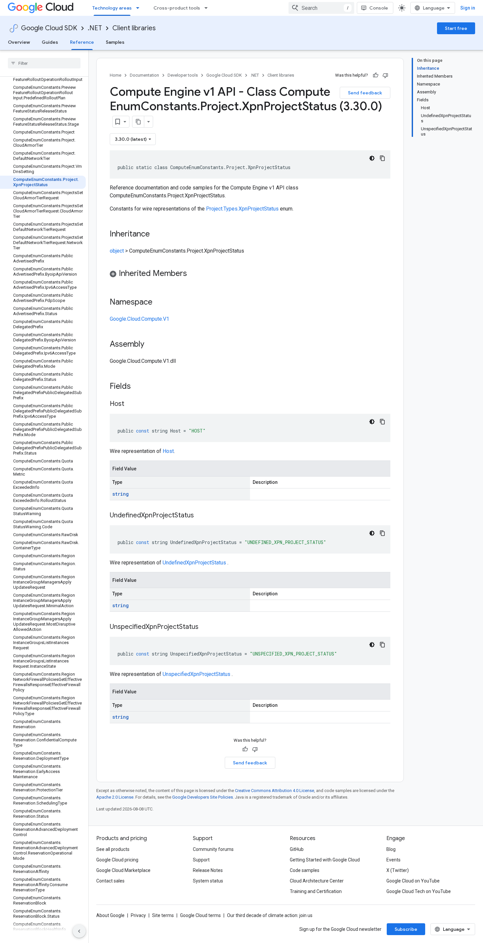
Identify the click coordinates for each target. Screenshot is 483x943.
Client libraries (134, 28)
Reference (82, 42)
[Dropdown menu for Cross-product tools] (208, 8)
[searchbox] (44, 63)
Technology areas (112, 8)
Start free (456, 28)
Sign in (467, 8)
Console (378, 8)
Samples (115, 42)
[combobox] (321, 8)
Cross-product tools (176, 8)
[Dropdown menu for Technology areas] (140, 8)
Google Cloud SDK (49, 28)
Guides (50, 42)
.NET (95, 28)
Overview (19, 42)
